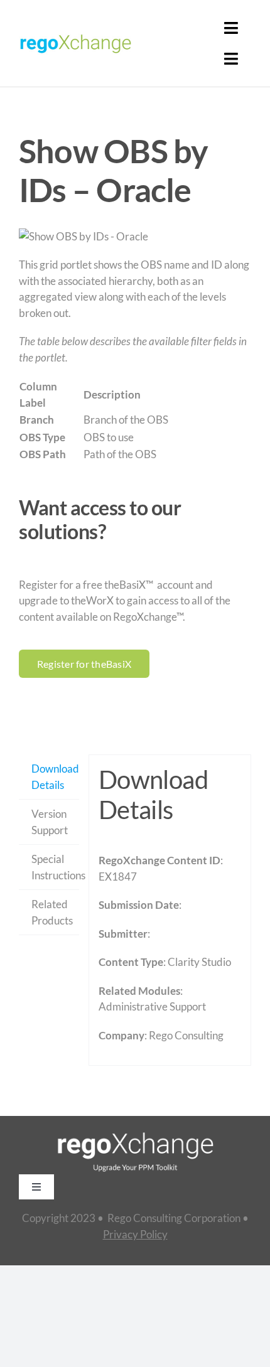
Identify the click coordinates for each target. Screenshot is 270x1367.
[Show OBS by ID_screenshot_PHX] (135, 236)
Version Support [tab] (49, 822)
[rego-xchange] (75, 34)
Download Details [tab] (55, 776)
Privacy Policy (135, 1234)
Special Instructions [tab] (55, 867)
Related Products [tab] (52, 912)
